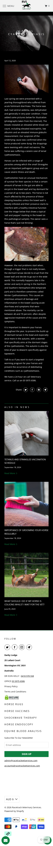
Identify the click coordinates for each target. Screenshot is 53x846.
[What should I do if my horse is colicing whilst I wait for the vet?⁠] (26, 575)
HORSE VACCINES (17, 711)
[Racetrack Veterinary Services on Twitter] (7, 647)
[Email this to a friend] (45, 389)
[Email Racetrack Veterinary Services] (29, 647)
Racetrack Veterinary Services (26, 807)
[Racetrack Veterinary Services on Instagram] (22, 647)
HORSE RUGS (13, 704)
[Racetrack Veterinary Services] (26, 6)
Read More (10, 473)
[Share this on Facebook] (31, 389)
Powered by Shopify (14, 811)
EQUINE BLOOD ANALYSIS (23, 731)
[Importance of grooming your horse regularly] (26, 504)
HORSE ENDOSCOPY (18, 724)
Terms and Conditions (15, 691)
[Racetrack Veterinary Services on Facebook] (15, 647)
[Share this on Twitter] (25, 389)
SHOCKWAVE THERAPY (20, 717)
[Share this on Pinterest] (38, 389)
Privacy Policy (11, 686)
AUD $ (10, 799)
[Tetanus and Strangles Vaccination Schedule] (26, 433)
